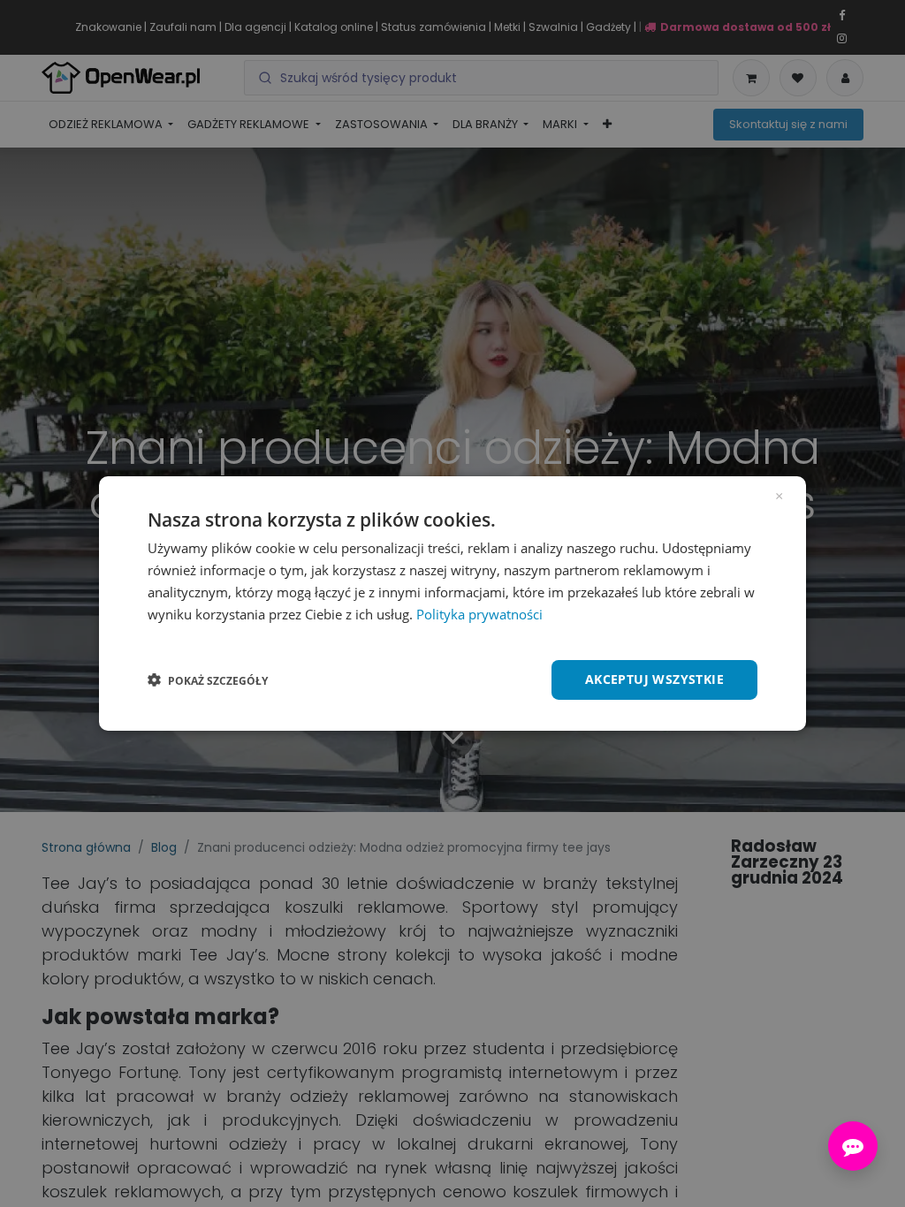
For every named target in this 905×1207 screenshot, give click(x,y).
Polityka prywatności (479, 614)
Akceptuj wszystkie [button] (654, 679)
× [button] (779, 494)
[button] (208, 680)
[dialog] (452, 603)
